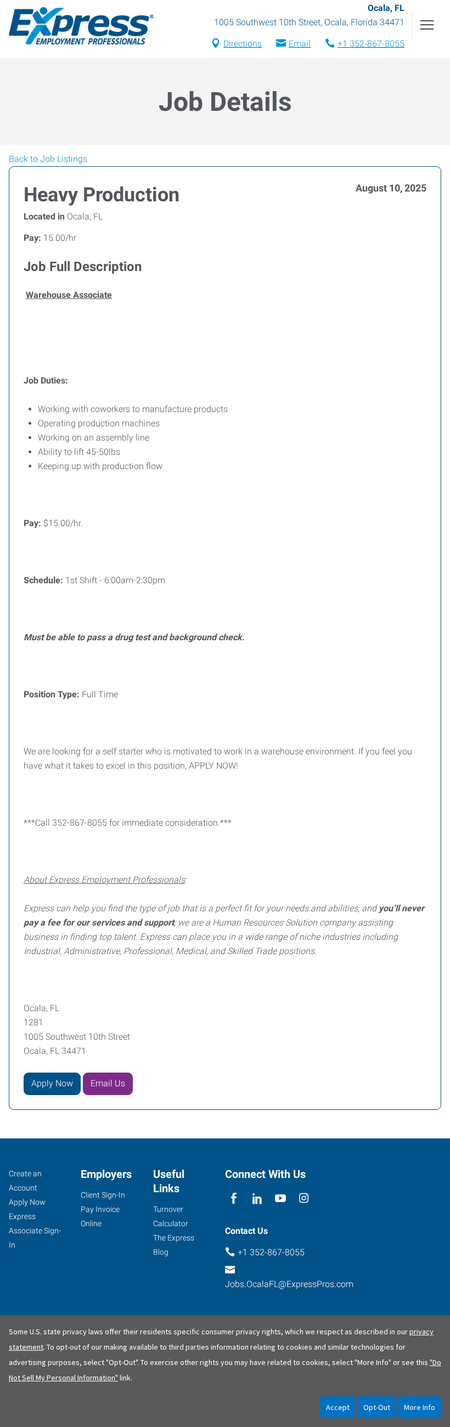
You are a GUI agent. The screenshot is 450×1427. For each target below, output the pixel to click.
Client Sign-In (103, 1195)
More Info (419, 1407)
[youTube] (281, 1199)
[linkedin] (257, 1199)
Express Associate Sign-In (35, 1230)
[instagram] (304, 1199)
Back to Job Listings (48, 159)
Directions (242, 43)
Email (300, 43)
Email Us (108, 1083)
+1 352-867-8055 (371, 43)
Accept (338, 1407)
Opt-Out (376, 1407)
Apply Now (52, 1083)
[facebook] (234, 1199)
